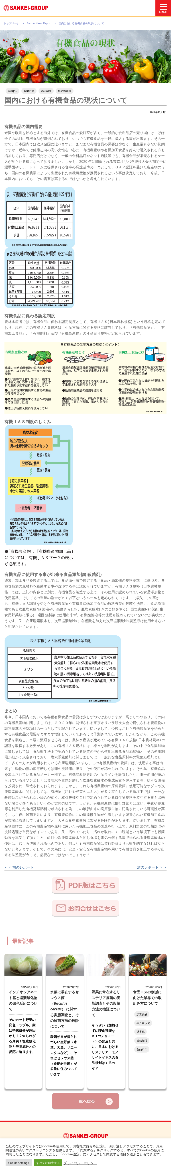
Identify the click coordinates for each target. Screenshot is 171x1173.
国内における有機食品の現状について (81, 23)
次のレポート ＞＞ (152, 867)
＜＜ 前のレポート (19, 867)
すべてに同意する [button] (48, 1163)
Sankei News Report (39, 23)
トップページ (12, 23)
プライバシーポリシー (80, 1163)
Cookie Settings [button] (18, 1163)
